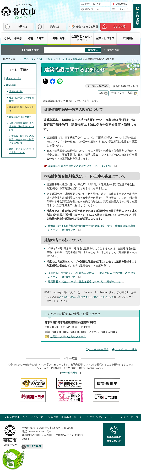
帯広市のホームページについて (25, 417)
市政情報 (128, 38)
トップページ (26, 59)
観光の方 (54, 26)
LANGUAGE (121, 4)
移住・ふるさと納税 (87, 26)
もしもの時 (119, 26)
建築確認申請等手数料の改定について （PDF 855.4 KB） (81, 165)
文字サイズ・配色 (93, 4)
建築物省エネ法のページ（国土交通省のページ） (84, 281)
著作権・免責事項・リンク (66, 417)
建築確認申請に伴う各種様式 (21, 99)
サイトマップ (122, 9)
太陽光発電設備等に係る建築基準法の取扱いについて (21, 126)
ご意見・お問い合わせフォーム (68, 336)
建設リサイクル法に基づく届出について (21, 151)
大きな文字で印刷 (122, 92)
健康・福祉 (59, 38)
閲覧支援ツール (92, 9)
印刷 (101, 93)
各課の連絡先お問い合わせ (114, 439)
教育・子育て (36, 38)
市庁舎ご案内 (33, 446)
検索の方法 (113, 49)
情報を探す (32, 49)
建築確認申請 (16, 91)
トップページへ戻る (126, 349)
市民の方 (22, 26)
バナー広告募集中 (70, 372)
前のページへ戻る (99, 349)
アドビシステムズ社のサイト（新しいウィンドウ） (86, 296)
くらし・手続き (13, 38)
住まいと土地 (63, 59)
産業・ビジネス (105, 38)
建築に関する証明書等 (20, 117)
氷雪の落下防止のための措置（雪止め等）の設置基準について (21, 139)
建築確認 (78, 59)
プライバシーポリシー (102, 417)
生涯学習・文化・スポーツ (82, 38)
